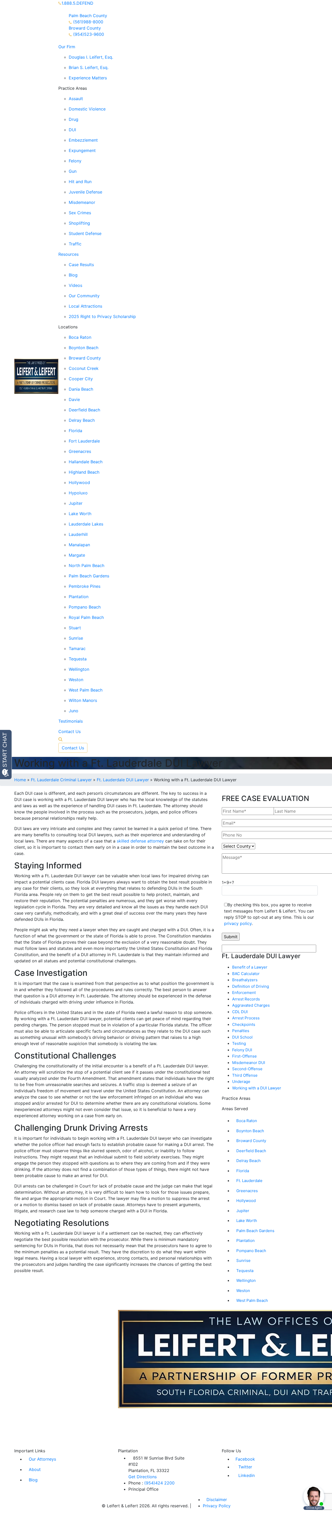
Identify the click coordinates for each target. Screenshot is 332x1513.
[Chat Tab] (166, 756)
